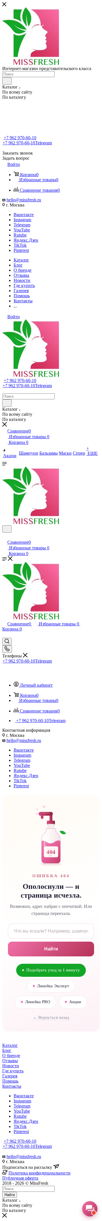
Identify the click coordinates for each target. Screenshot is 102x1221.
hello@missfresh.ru (24, 199)
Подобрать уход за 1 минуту (53, 970)
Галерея (9, 1076)
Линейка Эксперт (53, 986)
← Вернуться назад (51, 1017)
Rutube (20, 235)
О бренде (11, 1055)
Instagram (22, 219)
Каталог (10, 1045)
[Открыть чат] (89, 1208)
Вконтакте (24, 214)
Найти (51, 948)
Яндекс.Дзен (26, 240)
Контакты (11, 1086)
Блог (6, 1050)
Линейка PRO (37, 1001)
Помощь (10, 1081)
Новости (10, 1065)
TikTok (20, 245)
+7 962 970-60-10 (20, 137)
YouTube (22, 229)
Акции (75, 1001)
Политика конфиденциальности (39, 1173)
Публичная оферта (20, 1178)
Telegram (22, 224)
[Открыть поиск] (7, 529)
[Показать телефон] (7, 649)
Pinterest (21, 250)
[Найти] (7, 81)
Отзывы (10, 1060)
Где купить (13, 1070)
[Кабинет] (4, 536)
